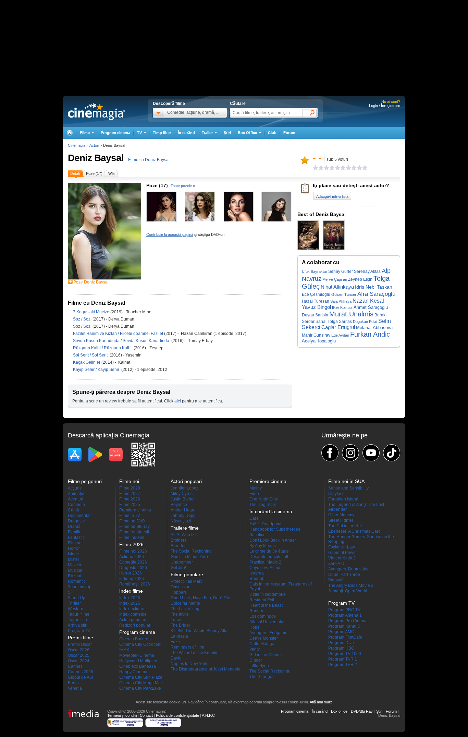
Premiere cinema (135, 510)
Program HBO (341, 648)
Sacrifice (257, 534)
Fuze (175, 641)
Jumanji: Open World (347, 591)
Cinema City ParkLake (140, 688)
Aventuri (75, 499)
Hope (254, 627)
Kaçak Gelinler (87, 362)
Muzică (74, 565)
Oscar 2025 (78, 655)
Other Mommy (341, 514)
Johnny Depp (183, 515)
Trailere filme (185, 528)
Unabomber (182, 562)
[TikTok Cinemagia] (391, 452)
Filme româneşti (134, 532)
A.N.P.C (208, 715)
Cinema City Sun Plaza (140, 677)
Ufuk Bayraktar (314, 271)
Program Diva (341, 642)
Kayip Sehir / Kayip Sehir (97, 369)
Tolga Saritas (340, 321)
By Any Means (262, 545)
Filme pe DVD (132, 521)
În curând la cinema (270, 511)
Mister (73, 559)
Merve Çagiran (334, 279)
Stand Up (76, 597)
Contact (146, 715)
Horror (74, 548)
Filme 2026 (129, 499)
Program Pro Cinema (348, 620)
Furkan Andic (370, 334)
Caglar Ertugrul (338, 327)
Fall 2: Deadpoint (265, 523)
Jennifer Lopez (184, 488)
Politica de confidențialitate (177, 715)
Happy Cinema (133, 671)
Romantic (77, 581)
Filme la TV (129, 515)
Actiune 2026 (131, 556)
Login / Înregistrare (384, 106)
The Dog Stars (262, 504)
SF (70, 592)
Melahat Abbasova (374, 327)
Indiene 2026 (131, 578)
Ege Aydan (340, 335)
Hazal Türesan (315, 301)
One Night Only (263, 499)
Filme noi (129, 481)
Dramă (74, 526)
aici (177, 401)
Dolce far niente (185, 603)
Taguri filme (78, 614)
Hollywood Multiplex (138, 661)
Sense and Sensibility (348, 488)
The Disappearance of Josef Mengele (206, 669)
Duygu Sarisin (315, 315)
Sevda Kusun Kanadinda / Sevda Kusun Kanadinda (122, 340)
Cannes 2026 (80, 671)
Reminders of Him (187, 647)
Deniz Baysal (96, 158)
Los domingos (262, 616)
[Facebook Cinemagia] (329, 452)
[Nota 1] (315, 167)
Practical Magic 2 (265, 562)
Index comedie (133, 614)
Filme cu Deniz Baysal (149, 159)
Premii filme (80, 637)
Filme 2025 (129, 504)
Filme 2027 (129, 493)
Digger (255, 660)
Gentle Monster (263, 638)
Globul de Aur (80, 677)
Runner (256, 610)
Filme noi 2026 (133, 551)
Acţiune (75, 488)
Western (75, 608)
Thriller (74, 603)
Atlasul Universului (266, 621)
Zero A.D (336, 563)
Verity (254, 649)
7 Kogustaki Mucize (91, 312)
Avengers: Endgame (268, 632)
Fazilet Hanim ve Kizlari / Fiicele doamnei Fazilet (118, 333)
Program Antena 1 (345, 615)
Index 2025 (129, 603)
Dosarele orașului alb (269, 556)
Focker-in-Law (341, 547)
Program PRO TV (344, 609)
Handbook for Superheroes (274, 529)
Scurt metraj (79, 586)
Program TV (79, 630)
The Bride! (180, 625)
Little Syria (259, 665)
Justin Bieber (183, 499)
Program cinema (115, 133)
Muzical (75, 570)
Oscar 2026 (78, 650)
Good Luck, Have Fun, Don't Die (200, 597)
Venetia (75, 688)
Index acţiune (131, 608)
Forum (289, 133)
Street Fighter (340, 520)
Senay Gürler (340, 271)
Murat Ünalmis (351, 314)
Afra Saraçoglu (376, 293)
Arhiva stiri (77, 625)
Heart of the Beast (266, 605)
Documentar (79, 515)
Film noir (76, 543)
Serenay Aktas (367, 271)
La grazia (179, 636)
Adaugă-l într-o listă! (332, 196)
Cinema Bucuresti (135, 639)
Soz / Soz (83, 319)
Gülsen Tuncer (343, 294)
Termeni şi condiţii (122, 715)
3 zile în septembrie (267, 594)
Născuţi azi (181, 521)
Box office (339, 711)
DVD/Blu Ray (362, 711)
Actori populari (132, 619)
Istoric (73, 554)
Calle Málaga (261, 643)
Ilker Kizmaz (342, 307)
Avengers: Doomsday (348, 569)
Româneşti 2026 (134, 584)
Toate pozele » (183, 186)
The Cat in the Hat (345, 525)
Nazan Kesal (368, 301)
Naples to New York (189, 663)
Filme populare (187, 574)
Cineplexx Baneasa (137, 666)
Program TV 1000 (344, 653)
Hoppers (179, 592)
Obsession (180, 586)
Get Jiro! (178, 567)
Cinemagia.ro (96, 111)
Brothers (178, 540)
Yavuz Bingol (316, 307)
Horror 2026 (130, 573)
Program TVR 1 (342, 659)
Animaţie (76, 493)
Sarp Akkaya (341, 301)
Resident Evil (261, 599)
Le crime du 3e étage (269, 551)
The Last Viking (185, 608)
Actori (94, 145)
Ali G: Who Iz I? (185, 534)
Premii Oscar (80, 644)
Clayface (336, 493)
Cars (253, 518)
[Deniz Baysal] (104, 278)
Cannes (75, 666)
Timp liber (162, 133)
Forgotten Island (343, 499)
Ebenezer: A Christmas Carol (355, 531)
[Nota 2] (318, 167)
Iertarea (256, 573)
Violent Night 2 (342, 558)
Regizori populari (135, 625)
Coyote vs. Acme (264, 567)
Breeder (178, 545)
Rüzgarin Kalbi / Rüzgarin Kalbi (103, 348)
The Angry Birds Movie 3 (350, 585)
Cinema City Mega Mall (141, 682)
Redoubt (257, 578)
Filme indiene (132, 537)
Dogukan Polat (365, 321)
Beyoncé (179, 504)
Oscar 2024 (78, 661)
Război (74, 575)
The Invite (180, 614)
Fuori (254, 493)
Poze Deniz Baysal (91, 282)
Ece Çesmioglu (316, 294)
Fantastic (76, 537)
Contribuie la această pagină (169, 234)
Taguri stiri (77, 619)
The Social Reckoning (191, 551)
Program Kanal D (344, 626)
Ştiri (227, 133)
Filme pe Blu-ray (134, 526)
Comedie (76, 504)
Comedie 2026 (133, 562)
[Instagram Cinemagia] (350, 452)
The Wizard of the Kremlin (195, 652)
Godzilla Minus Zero (189, 556)
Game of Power (342, 552)
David (176, 658)
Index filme (131, 591)
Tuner (176, 619)
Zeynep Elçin (360, 279)
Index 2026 (129, 597)
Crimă (73, 510)
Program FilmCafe (345, 637)
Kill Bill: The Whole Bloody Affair (200, 630)
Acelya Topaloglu (319, 340)
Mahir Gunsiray (316, 335)
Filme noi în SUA (346, 481)
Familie (75, 532)
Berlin (73, 682)
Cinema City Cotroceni (140, 644)
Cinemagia (76, 145)
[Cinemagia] (69, 133)
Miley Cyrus (182, 493)
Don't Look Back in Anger (272, 540)
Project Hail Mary (186, 581)
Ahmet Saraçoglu (371, 307)
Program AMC (341, 631)
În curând (186, 133)
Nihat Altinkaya (337, 287)
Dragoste (76, 521)
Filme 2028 (129, 488)
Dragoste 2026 (133, 567)
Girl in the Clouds (265, 654)
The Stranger (261, 676)
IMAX (124, 650)
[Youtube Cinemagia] (371, 452)
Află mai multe (321, 702)
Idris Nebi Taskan (373, 287)
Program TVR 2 (342, 664)
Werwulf (335, 580)
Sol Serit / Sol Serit (91, 355)
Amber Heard (183, 510)
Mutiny (255, 488)
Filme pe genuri (85, 481)
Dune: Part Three (344, 574)
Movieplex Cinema (136, 655)
